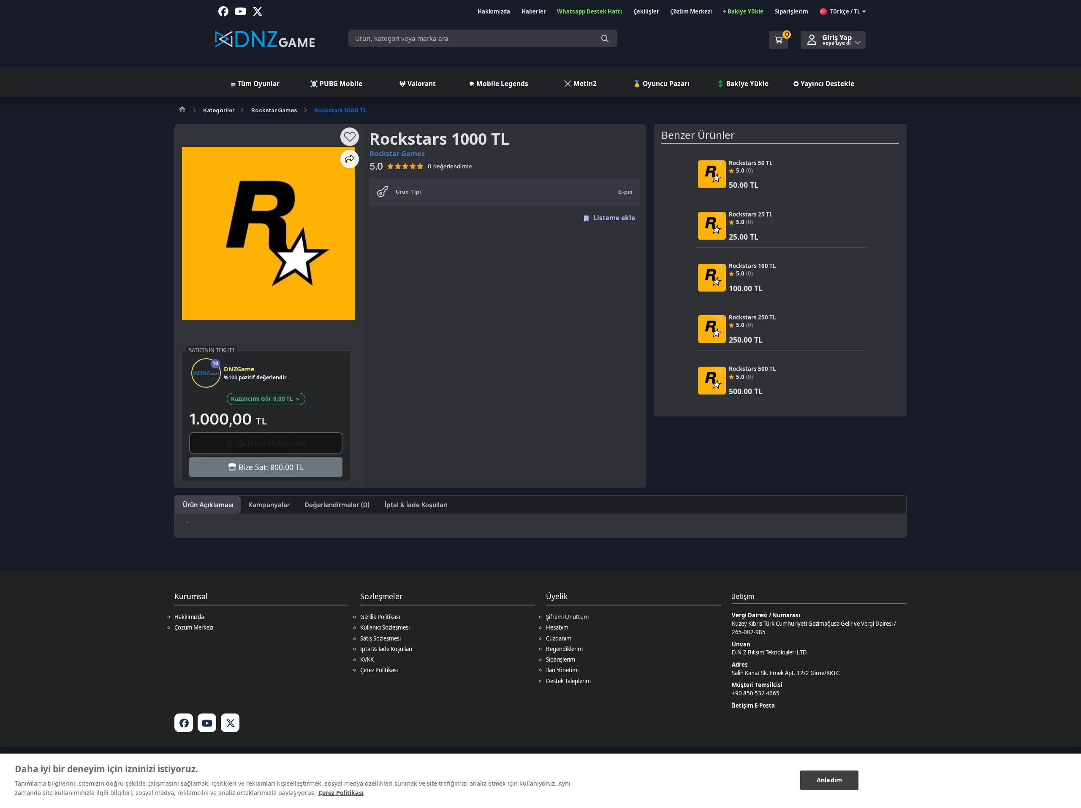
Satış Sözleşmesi (380, 638)
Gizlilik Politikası (380, 617)
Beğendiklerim (564, 649)
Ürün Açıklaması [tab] (208, 505)
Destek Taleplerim (568, 681)
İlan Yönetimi (562, 670)
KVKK (367, 659)
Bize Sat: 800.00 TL (270, 467)
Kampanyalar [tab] (269, 505)
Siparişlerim (560, 659)
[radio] (390, 166)
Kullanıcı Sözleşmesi (385, 627)
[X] (230, 722)
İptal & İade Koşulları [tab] (416, 505)
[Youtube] (207, 722)
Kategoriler (218, 110)
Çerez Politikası (379, 670)
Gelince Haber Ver (271, 443)
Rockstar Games (274, 110)
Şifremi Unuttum (567, 617)
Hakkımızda (189, 617)
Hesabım (557, 627)
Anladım (829, 780)
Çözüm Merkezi (193, 627)
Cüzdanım (558, 638)
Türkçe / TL (845, 11)
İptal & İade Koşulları (386, 649)
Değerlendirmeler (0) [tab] (337, 505)
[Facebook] (183, 722)
